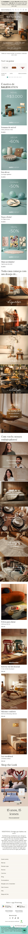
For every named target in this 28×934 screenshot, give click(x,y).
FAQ (2, 891)
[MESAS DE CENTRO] (23, 68)
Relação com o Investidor (8, 884)
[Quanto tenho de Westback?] (16, 10)
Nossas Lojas (5, 866)
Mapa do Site (5, 894)
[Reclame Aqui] (21, 921)
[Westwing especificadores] (19, 911)
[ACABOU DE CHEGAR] (5, 68)
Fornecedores (5, 880)
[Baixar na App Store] (21, 906)
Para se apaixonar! (14, 818)
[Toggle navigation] (26, 10)
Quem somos (4, 859)
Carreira (3, 873)
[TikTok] (15, 918)
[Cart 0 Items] (23, 10)
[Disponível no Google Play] (7, 906)
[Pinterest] (13, 918)
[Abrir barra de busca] (11, 10)
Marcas (3, 863)
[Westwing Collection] (9, 911)
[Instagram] (18, 918)
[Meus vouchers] (13, 10)
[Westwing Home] (5, 10)
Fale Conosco (4, 887)
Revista (3, 870)
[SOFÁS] (14, 68)
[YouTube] (10, 918)
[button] (18, 10)
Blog (2, 877)
